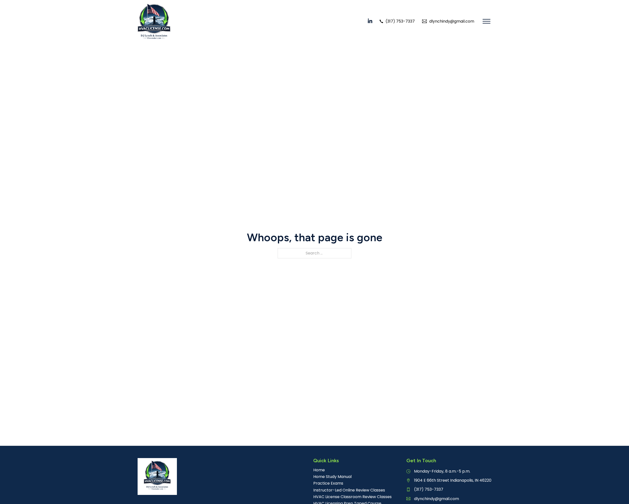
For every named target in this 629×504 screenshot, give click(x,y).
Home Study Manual (332, 476)
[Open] (486, 21)
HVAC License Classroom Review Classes (352, 497)
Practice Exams (328, 483)
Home (319, 470)
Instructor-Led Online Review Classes (349, 490)
